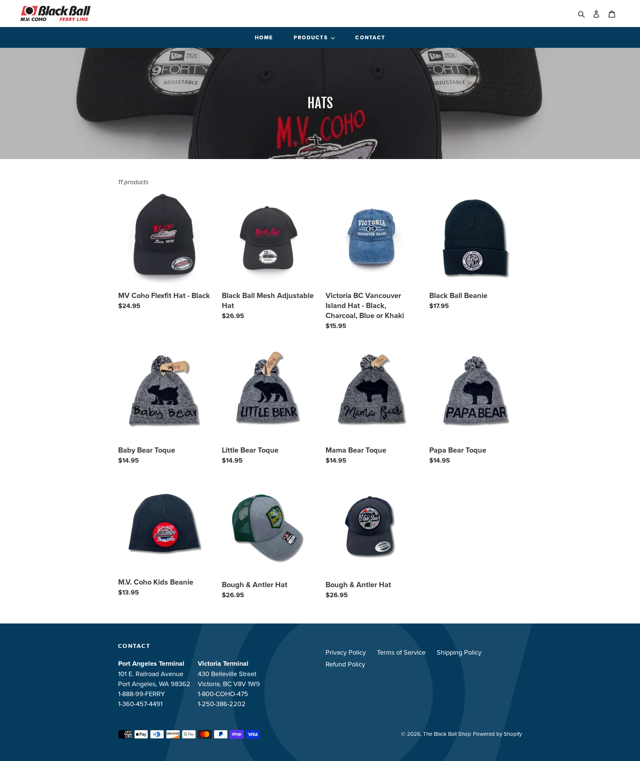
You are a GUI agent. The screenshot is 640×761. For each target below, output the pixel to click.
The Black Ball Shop (447, 734)
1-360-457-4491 (140, 703)
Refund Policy (345, 664)
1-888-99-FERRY (141, 693)
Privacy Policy (346, 652)
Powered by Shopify (497, 734)
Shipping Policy (459, 652)
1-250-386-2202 (222, 703)
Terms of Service (401, 652)
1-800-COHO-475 (223, 693)
